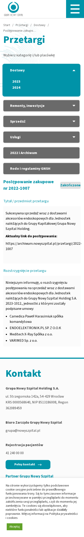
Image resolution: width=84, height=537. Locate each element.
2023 (16, 81)
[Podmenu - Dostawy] (74, 70)
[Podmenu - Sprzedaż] (74, 121)
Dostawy (39, 25)
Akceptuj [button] (14, 527)
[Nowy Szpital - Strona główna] (13, 9)
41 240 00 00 (15, 453)
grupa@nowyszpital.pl (23, 430)
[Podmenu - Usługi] (74, 137)
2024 (16, 87)
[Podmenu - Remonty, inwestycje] (74, 105)
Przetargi (22, 25)
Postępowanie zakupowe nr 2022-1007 (20, 31)
